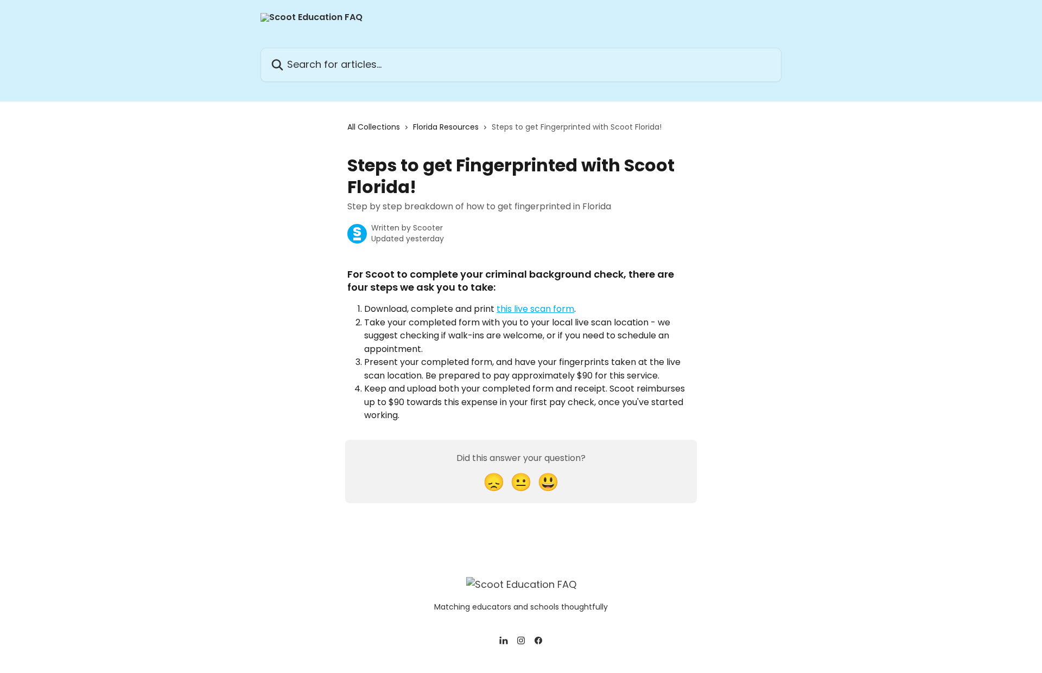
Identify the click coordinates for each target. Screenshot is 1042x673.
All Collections (373, 126)
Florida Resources (446, 126)
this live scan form (535, 309)
